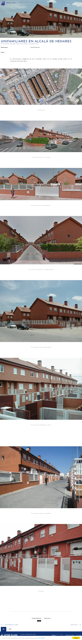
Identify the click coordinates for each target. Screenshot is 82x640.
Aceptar (76, 638)
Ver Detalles (42, 638)
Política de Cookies (69, 635)
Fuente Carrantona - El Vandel (11, 624)
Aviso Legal (78, 635)
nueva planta (47, 618)
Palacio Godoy (74, 624)
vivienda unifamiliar (36, 618)
